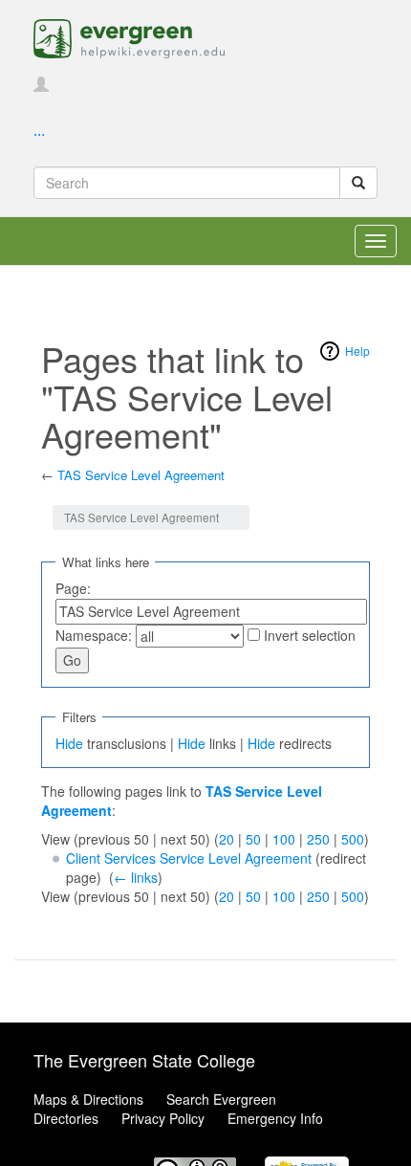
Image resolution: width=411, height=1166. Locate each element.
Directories (65, 1118)
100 (283, 838)
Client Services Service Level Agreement (189, 858)
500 (352, 838)
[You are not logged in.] (41, 85)
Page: (73, 588)
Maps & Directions (88, 1099)
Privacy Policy (163, 1118)
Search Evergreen (221, 1099)
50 (253, 838)
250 (318, 838)
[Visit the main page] (129, 36)
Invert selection (310, 635)
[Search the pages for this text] (358, 182)
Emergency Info (275, 1118)
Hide (69, 743)
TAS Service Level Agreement (141, 475)
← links (136, 877)
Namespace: (93, 635)
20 (226, 838)
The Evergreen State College (144, 1059)
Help (357, 350)
